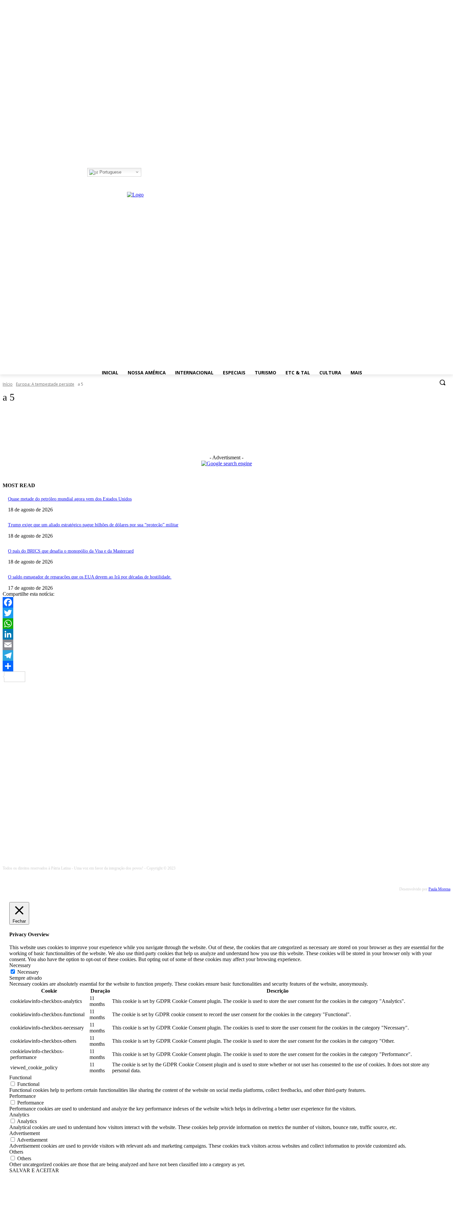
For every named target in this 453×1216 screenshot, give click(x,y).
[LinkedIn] (226, 634)
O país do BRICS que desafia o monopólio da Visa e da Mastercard (71, 551)
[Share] (226, 666)
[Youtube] (173, 172)
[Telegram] (226, 655)
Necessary (28, 972)
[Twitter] (164, 172)
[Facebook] (146, 172)
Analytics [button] (19, 1114)
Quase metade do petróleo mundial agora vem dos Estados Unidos (70, 498)
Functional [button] (20, 1077)
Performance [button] (22, 1096)
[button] (442, 382)
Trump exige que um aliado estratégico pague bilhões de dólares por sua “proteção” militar (93, 524)
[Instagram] (155, 172)
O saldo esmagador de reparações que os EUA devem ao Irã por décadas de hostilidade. (89, 576)
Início (8, 384)
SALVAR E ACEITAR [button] (34, 1170)
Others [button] (16, 1152)
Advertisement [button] (24, 1133)
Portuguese (109, 172)
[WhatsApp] (226, 623)
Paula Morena (439, 889)
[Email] (226, 645)
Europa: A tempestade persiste (45, 384)
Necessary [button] (20, 965)
